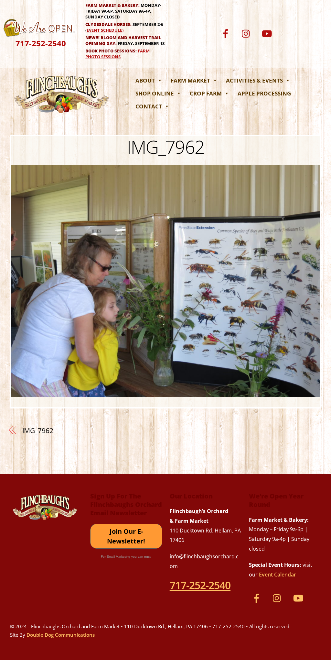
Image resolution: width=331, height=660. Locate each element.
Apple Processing (264, 93)
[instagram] (247, 32)
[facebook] (227, 32)
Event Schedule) (105, 30)
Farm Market (190, 80)
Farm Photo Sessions (117, 54)
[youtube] (268, 32)
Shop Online (154, 93)
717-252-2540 (41, 43)
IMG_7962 (166, 146)
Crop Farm (206, 93)
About (145, 80)
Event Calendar (277, 574)
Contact (148, 106)
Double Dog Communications (61, 635)
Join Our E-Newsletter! (126, 536)
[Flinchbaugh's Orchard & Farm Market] (61, 115)
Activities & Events (254, 80)
